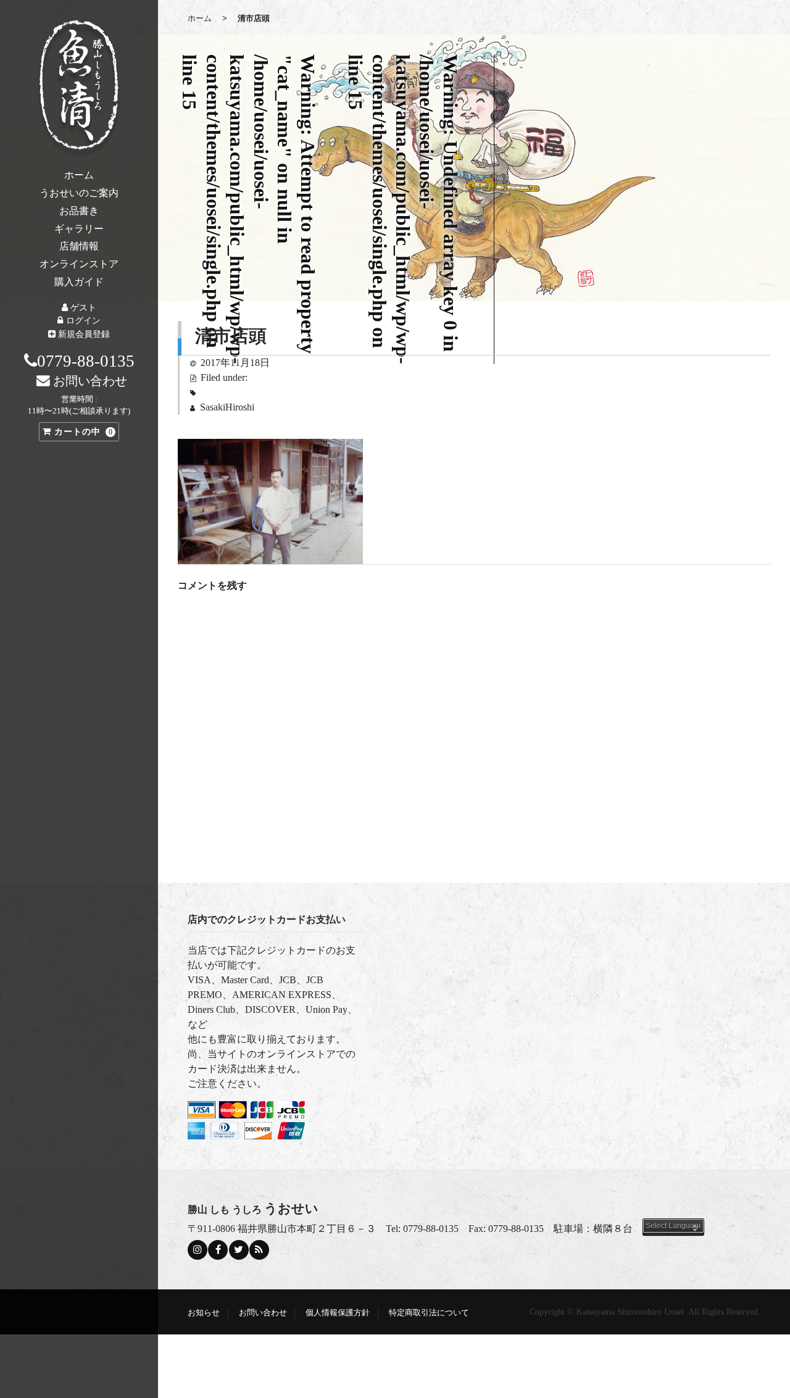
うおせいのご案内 (79, 193)
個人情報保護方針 (338, 1313)
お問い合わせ (263, 1313)
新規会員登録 (84, 334)
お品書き (79, 211)
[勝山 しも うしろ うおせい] (79, 88)
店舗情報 (79, 246)
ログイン (83, 320)
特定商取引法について (429, 1313)
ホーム (79, 175)
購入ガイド (79, 282)
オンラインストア (79, 264)
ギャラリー (79, 228)
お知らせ (204, 1313)
